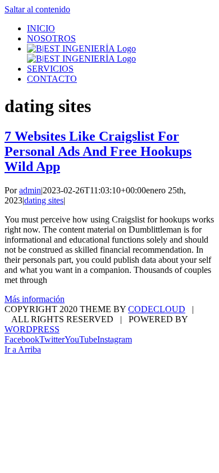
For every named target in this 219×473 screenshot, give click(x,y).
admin (30, 190)
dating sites (43, 200)
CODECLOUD (156, 309)
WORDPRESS (32, 329)
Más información (34, 299)
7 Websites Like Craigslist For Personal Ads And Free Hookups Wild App (97, 151)
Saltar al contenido (37, 9)
